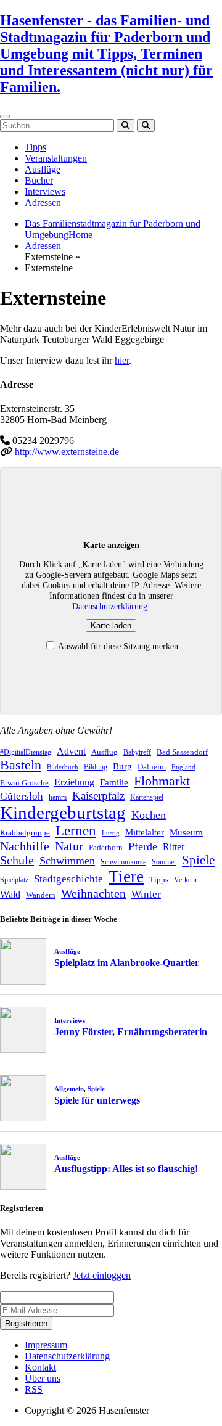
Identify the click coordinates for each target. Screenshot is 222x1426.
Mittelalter (144, 832)
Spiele (198, 860)
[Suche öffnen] (146, 125)
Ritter (173, 847)
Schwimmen (67, 860)
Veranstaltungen (56, 158)
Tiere (126, 876)
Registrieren (26, 1323)
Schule (17, 860)
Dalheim (152, 766)
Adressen (43, 202)
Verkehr (185, 879)
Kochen (148, 815)
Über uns (42, 1378)
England (183, 767)
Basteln (20, 764)
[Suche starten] (125, 125)
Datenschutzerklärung (109, 606)
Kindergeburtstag (63, 812)
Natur (69, 846)
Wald (10, 894)
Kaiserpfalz (98, 795)
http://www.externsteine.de (67, 451)
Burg (122, 766)
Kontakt (40, 1367)
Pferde (142, 846)
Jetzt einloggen (102, 1275)
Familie (114, 782)
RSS (34, 1389)
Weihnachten (93, 893)
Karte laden (111, 625)
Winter (146, 894)
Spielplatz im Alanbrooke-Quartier (126, 962)
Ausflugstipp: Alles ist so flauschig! (126, 1168)
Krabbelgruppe (25, 832)
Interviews (45, 191)
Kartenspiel (146, 797)
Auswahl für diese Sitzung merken (117, 646)
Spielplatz (14, 879)
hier (122, 360)
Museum (186, 832)
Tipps (35, 147)
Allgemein (69, 1088)
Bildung (95, 767)
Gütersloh (21, 796)
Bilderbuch (62, 767)
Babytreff (137, 752)
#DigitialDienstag (25, 752)
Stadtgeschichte (68, 879)
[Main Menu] (5, 116)
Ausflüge (42, 169)
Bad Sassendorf (182, 751)
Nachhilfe (24, 846)
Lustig (111, 833)
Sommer (164, 862)
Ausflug (104, 751)
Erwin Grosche (24, 782)
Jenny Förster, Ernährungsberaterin (130, 1031)
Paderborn (106, 847)
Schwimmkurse (123, 862)
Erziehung (74, 782)
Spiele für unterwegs (97, 1100)
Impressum (46, 1345)
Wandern (41, 894)
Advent (71, 751)
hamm (58, 797)
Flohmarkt (162, 781)
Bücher (39, 180)
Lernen (76, 830)
